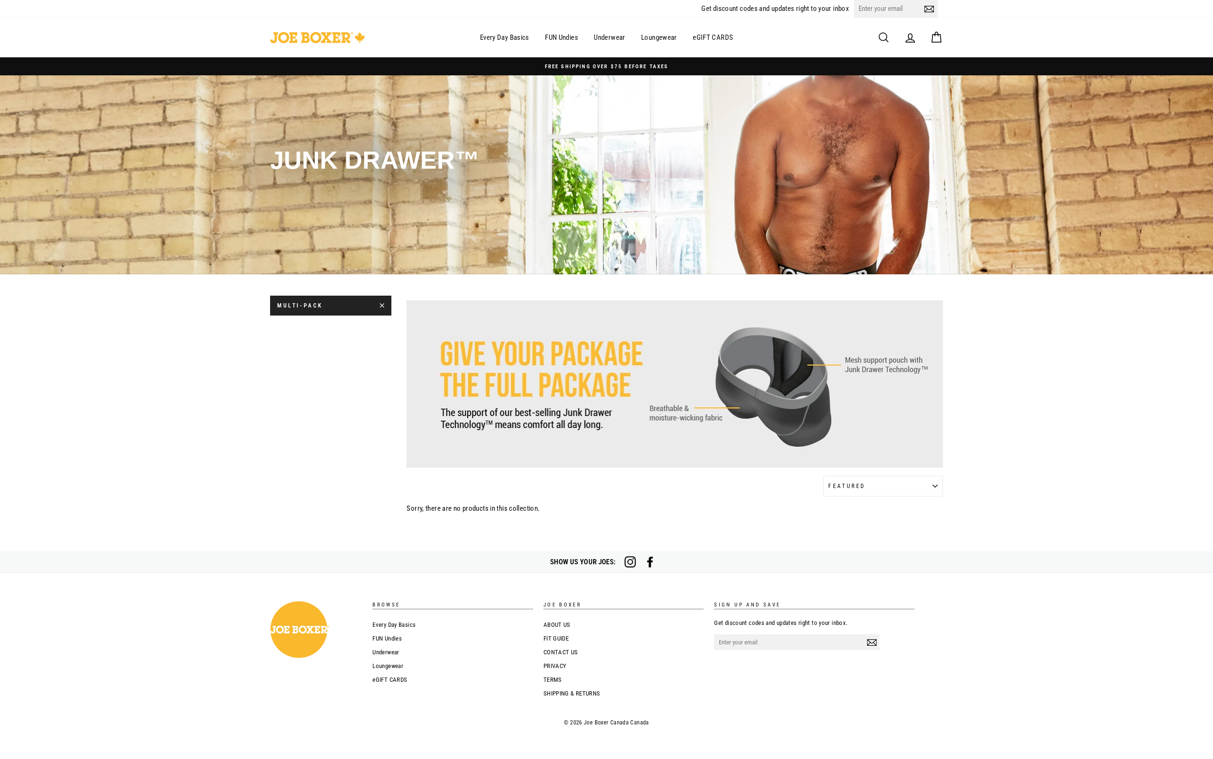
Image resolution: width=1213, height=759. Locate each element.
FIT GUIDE (556, 638)
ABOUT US (556, 624)
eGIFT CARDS (713, 37)
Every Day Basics (504, 37)
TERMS (552, 679)
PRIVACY (555, 665)
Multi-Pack (300, 305)
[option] (606, 66)
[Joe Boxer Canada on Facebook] (650, 562)
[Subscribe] (929, 9)
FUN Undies (561, 37)
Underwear (609, 37)
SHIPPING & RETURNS (571, 693)
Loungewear (659, 37)
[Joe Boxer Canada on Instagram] (630, 562)
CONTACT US (560, 652)
